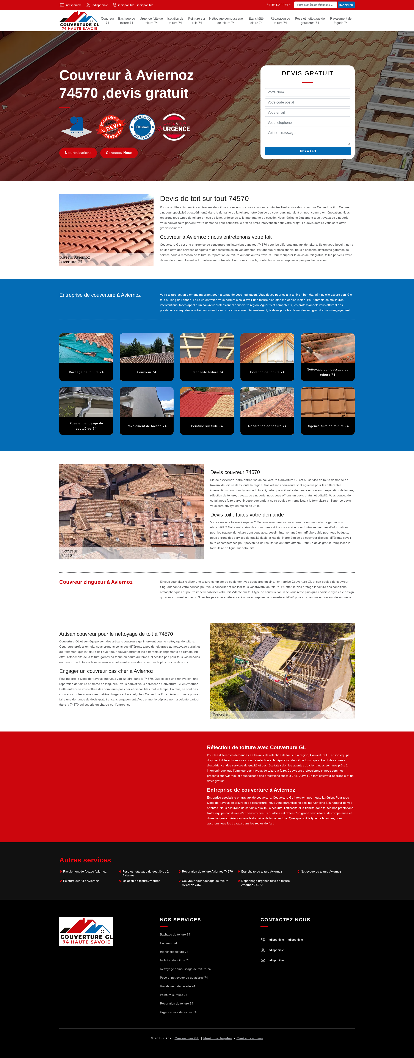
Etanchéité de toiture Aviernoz (261, 871)
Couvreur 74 (107, 21)
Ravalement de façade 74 (340, 21)
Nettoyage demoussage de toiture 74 (226, 21)
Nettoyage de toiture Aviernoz (321, 871)
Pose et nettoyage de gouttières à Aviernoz (145, 873)
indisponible (74, 5)
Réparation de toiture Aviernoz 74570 (207, 871)
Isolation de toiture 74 (175, 21)
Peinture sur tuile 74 (196, 21)
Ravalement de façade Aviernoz (85, 871)
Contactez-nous (250, 1038)
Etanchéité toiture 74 (256, 21)
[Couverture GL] (79, 20)
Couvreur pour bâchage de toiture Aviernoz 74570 (205, 882)
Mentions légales (217, 1038)
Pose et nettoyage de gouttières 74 (310, 21)
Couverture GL (187, 1038)
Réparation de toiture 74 (280, 21)
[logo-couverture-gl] (86, 931)
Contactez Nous (119, 153)
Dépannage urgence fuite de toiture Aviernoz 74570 (265, 882)
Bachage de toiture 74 (126, 21)
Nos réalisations (78, 153)
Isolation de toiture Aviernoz (141, 880)
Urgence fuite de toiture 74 (151, 21)
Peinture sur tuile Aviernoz (81, 880)
